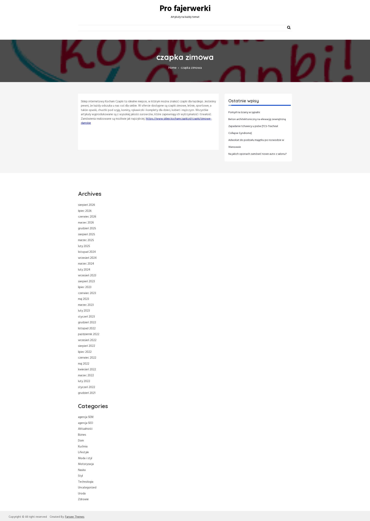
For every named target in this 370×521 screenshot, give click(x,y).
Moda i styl (85, 458)
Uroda (82, 493)
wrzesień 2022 (87, 340)
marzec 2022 (86, 375)
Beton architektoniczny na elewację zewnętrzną (257, 119)
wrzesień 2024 (87, 258)
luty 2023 (84, 310)
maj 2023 (83, 299)
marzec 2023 (86, 305)
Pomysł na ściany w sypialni (244, 112)
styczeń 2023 (86, 316)
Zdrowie (83, 499)
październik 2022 (88, 334)
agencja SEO (85, 423)
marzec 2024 (86, 263)
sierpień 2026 (86, 205)
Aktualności (85, 429)
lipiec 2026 (85, 211)
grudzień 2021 (86, 393)
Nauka (82, 470)
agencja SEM (85, 417)
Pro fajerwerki (185, 9)
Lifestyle (83, 452)
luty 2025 (84, 246)
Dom (81, 440)
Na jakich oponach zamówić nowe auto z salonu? (257, 154)
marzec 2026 (86, 222)
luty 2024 (84, 269)
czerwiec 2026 (87, 216)
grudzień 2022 (87, 322)
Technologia (85, 482)
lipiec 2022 (85, 352)
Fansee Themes (74, 517)
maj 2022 (83, 363)
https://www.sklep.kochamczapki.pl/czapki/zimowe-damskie (146, 121)
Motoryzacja (86, 464)
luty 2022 (84, 381)
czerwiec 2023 (87, 293)
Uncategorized (87, 487)
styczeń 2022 (86, 387)
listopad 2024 (87, 252)
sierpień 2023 (86, 281)
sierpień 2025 (86, 234)
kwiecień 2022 (87, 369)
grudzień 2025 (87, 228)
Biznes (82, 435)
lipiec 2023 (84, 287)
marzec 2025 (86, 240)
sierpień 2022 (86, 346)
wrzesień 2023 (87, 275)
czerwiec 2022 (87, 357)
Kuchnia (82, 446)
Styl (80, 476)
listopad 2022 (87, 328)
